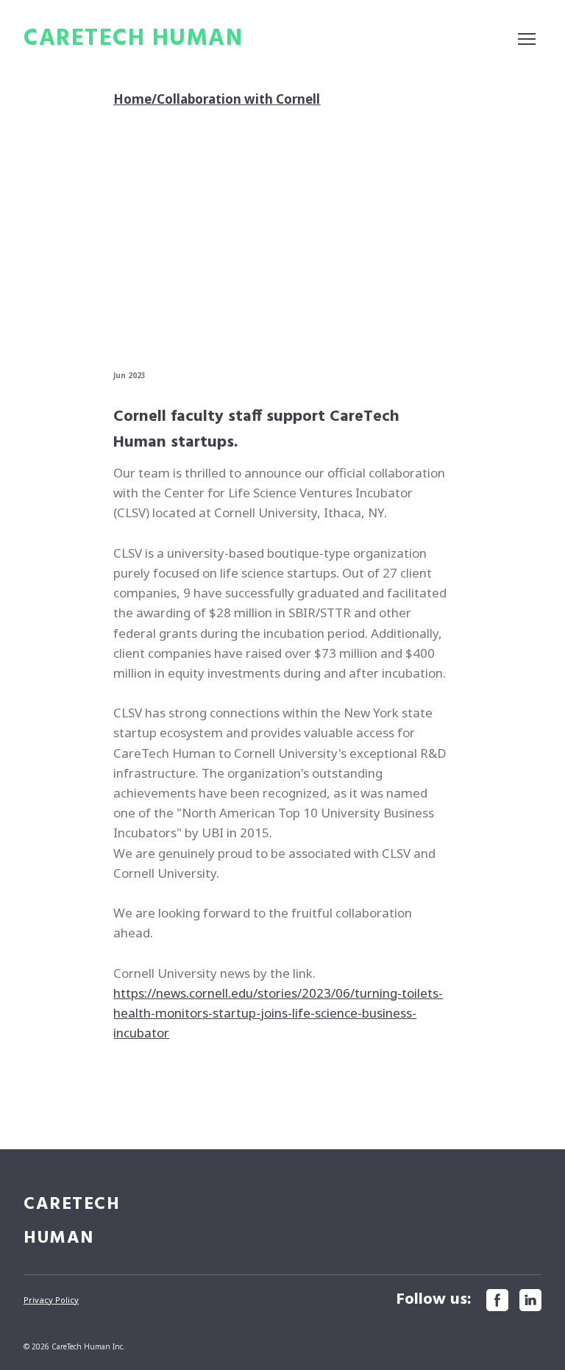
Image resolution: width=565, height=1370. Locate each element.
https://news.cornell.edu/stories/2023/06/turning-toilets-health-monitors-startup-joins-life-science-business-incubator (278, 1012)
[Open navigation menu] (526, 39)
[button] (497, 1300)
